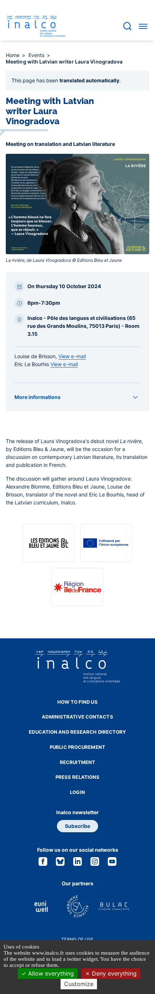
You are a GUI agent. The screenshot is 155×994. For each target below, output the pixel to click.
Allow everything (50, 973)
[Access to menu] (143, 26)
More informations (37, 397)
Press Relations (78, 777)
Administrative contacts (77, 717)
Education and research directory (77, 732)
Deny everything (113, 973)
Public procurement (77, 747)
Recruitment (77, 762)
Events (37, 55)
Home (13, 55)
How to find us (77, 702)
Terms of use (77, 939)
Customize (78, 984)
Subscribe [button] (77, 826)
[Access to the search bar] (127, 26)
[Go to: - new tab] (49, 543)
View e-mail (72, 356)
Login (77, 792)
